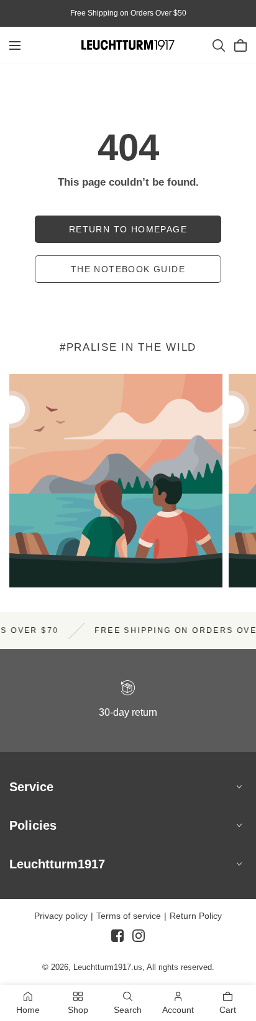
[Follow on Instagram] (138, 940)
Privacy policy (61, 916)
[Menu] (15, 45)
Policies (33, 825)
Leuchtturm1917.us (107, 967)
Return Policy (196, 916)
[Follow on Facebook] (117, 940)
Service (31, 787)
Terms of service (128, 916)
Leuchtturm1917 (57, 864)
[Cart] (240, 45)
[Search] (219, 45)
